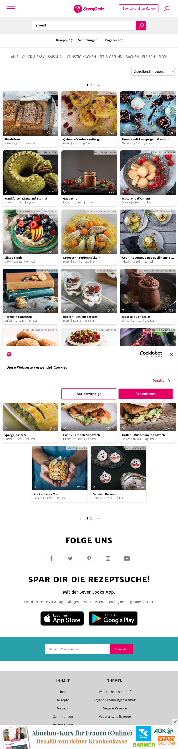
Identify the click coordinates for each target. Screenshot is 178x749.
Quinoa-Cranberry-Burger (82, 139)
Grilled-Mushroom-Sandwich (143, 435)
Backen (132, 57)
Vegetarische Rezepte (115, 717)
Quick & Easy (33, 57)
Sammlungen (63, 717)
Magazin (63, 708)
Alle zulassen (145, 394)
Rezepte (63, 700)
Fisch (163, 57)
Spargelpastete (15, 435)
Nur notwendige (89, 394)
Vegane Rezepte (115, 708)
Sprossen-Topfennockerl (81, 258)
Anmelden (122, 649)
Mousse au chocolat (136, 317)
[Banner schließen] (171, 354)
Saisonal (55, 57)
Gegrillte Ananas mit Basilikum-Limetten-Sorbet (147, 258)
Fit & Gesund (110, 57)
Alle (14, 57)
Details (158, 381)
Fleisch (148, 57)
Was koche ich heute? (115, 692)
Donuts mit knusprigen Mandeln (145, 139)
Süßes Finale (13, 258)
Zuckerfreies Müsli (47, 494)
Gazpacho (70, 198)
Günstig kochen (81, 57)
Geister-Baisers (104, 494)
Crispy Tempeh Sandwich (81, 435)
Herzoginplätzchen (18, 317)
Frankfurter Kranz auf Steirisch (26, 198)
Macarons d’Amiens (136, 198)
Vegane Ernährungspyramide (115, 700)
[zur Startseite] (89, 8)
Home (63, 692)
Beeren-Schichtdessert (80, 317)
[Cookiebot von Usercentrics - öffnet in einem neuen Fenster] (143, 354)
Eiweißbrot (12, 139)
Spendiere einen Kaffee (138, 8)
